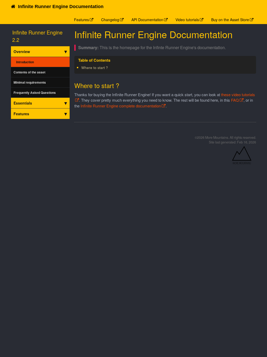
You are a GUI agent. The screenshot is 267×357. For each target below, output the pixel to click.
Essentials (23, 103)
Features (81, 19)
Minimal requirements (30, 82)
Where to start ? (94, 67)
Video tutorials (187, 19)
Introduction (25, 62)
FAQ (235, 100)
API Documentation (147, 19)
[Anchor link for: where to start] (109, 67)
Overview (22, 51)
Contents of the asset (29, 72)
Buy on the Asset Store (230, 19)
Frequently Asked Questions (35, 92)
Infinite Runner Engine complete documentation (121, 105)
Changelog (110, 19)
